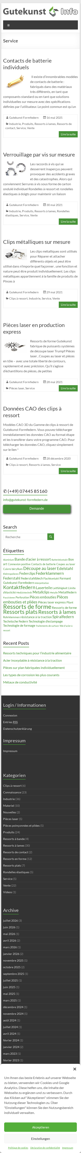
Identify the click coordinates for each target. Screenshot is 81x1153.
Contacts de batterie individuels (27, 63)
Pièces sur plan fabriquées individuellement (34, 668)
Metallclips (41, 592)
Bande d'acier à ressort (33, 559)
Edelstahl (65, 568)
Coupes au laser (65, 564)
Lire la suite (68, 134)
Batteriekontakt (60, 559)
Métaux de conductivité (20, 682)
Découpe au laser (39, 568)
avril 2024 (9, 1033)
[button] (75, 1069)
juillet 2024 (10, 1027)
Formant (65, 578)
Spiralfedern (63, 616)
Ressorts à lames (45, 124)
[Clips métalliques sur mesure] (15, 251)
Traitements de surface (47, 625)
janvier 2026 (11, 954)
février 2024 (11, 1040)
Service (21, 128)
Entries (10, 722)
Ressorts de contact (15, 852)
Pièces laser (16, 388)
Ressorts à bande (14, 839)
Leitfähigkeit (60, 588)
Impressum (67, 1147)
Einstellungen (40, 1139)
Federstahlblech (32, 578)
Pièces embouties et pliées (35, 599)
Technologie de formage (19, 625)
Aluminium (8, 559)
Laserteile (44, 587)
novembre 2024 (13, 1013)
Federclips (27, 573)
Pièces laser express (52, 602)
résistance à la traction (36, 617)
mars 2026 (10, 947)
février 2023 (11, 1060)
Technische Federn (15, 621)
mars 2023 (10, 1053)
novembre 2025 (13, 960)
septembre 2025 (13, 973)
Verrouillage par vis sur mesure (39, 154)
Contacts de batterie (43, 564)
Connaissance (12, 792)
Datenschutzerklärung (17, 728)
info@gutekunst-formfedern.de (25, 500)
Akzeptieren (40, 1127)
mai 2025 (9, 993)
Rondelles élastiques (16, 872)
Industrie (15, 124)
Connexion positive (19, 564)
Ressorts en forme (14, 859)
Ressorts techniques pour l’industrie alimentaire (37, 653)
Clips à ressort (18, 298)
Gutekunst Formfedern (24, 117)
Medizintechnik (24, 592)
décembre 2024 (13, 1007)
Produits (27, 124)
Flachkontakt (51, 578)
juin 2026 (9, 927)
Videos (7, 892)
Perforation (22, 597)
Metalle (54, 592)
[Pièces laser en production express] (15, 341)
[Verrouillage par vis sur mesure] (15, 163)
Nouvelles (9, 812)
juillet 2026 (10, 920)
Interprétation (42, 583)
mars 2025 (10, 1000)
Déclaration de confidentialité (45, 1147)
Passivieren (9, 597)
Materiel (8, 805)
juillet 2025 (10, 980)
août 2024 (9, 1020)
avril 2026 (9, 940)
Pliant (69, 602)
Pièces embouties (43, 597)
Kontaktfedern (19, 587)
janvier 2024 (11, 1047)
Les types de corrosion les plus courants (31, 675)
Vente (30, 128)
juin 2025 (9, 987)
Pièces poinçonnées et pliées (21, 825)
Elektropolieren (11, 573)
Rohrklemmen (11, 617)
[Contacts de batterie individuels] (15, 76)
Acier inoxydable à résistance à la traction (32, 660)
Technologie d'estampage (46, 621)
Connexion (10, 715)
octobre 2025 (12, 967)
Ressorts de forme (27, 606)
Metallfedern (67, 592)
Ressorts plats (20, 611)
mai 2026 (9, 934)
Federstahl (11, 578)
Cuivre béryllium (13, 569)
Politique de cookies (18, 1147)
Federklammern (50, 573)
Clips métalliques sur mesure (36, 241)
